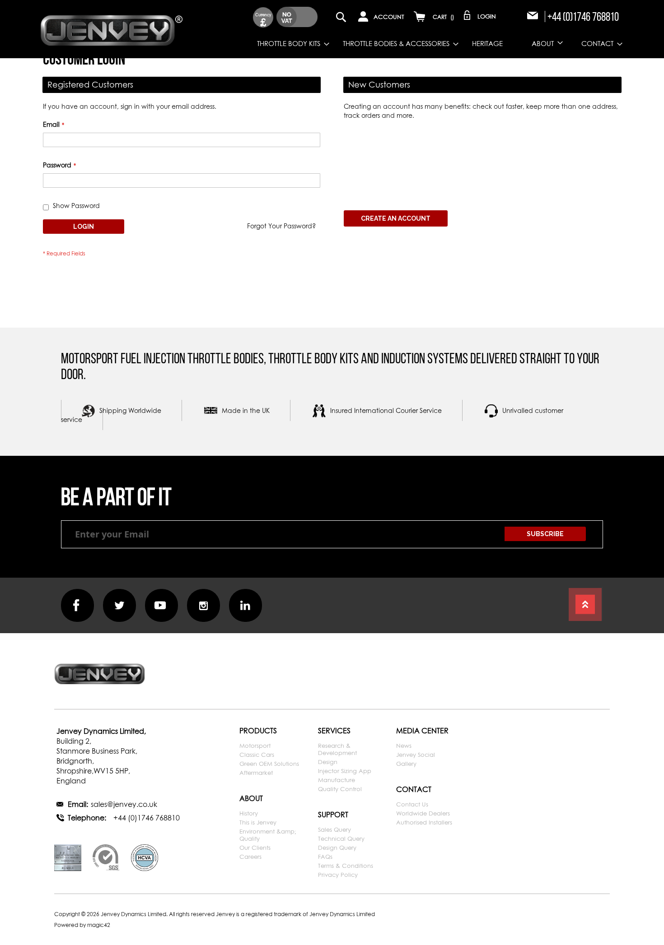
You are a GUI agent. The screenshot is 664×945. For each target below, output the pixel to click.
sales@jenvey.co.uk (124, 804)
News (403, 745)
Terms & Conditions (345, 865)
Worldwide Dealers (423, 813)
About (251, 798)
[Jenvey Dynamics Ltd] (111, 28)
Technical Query (341, 838)
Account (389, 16)
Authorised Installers (424, 822)
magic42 (98, 925)
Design (327, 761)
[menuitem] (286, 43)
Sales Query (334, 829)
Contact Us (412, 804)
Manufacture (336, 779)
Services (334, 730)
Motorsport (255, 745)
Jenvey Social (415, 754)
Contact (413, 789)
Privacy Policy (338, 874)
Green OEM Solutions (269, 763)
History (248, 813)
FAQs (325, 856)
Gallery (406, 763)
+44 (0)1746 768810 (583, 16)
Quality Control (340, 788)
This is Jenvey (257, 822)
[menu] (405, 43)
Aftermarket (256, 772)
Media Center (422, 730)
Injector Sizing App (344, 770)
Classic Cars (256, 754)
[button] (263, 17)
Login (486, 16)
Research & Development (337, 749)
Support (333, 814)
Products (258, 730)
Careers (250, 856)
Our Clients (255, 847)
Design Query (337, 847)
